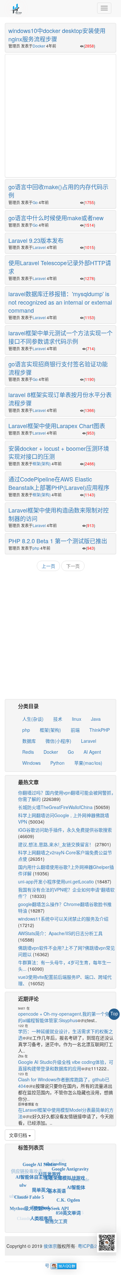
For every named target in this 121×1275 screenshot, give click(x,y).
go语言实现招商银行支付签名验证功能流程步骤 (58, 368)
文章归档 (18, 1135)
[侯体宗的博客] (16, 8)
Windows (31, 763)
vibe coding (55, 1161)
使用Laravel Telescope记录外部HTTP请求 (59, 266)
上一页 (48, 566)
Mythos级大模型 (26, 1205)
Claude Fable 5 (29, 1192)
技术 (57, 719)
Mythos (47, 1223)
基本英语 (57, 1184)
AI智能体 (76, 1183)
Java (96, 719)
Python (57, 763)
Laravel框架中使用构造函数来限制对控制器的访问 (58, 514)
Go (35, 202)
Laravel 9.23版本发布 (36, 240)
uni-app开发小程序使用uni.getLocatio (56, 881)
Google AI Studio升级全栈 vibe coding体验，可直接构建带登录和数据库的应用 (65, 1065)
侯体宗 (49, 1246)
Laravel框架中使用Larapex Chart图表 (56, 425)
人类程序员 (41, 1214)
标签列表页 (31, 1147)
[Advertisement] (60, 115)
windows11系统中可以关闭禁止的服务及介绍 (63, 918)
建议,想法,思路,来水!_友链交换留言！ (56, 844)
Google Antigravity (70, 1167)
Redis (28, 752)
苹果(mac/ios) (88, 763)
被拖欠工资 (56, 1218)
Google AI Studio (39, 1162)
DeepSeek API (55, 1202)
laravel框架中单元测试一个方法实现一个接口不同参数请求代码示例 (60, 337)
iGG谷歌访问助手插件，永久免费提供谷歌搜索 (65, 830)
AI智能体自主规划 (33, 1172)
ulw (22, 1182)
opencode (80, 1178)
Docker (39, 46)
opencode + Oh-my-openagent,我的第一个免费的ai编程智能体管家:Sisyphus (66, 1016)
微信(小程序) (58, 741)
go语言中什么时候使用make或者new (56, 217)
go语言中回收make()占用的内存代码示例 (58, 190)
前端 (75, 730)
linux (76, 719)
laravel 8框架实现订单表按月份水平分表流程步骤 (60, 398)
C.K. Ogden (68, 1194)
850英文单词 (68, 1209)
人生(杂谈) (33, 719)
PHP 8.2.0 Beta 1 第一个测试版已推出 (57, 540)
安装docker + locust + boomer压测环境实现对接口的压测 (58, 452)
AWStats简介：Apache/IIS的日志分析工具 (60, 933)
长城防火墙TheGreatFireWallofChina (55, 807)
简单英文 (41, 1184)
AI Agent (92, 752)
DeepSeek (41, 1201)
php (36, 548)
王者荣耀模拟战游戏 (64, 1173)
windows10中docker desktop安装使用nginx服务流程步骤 (57, 34)
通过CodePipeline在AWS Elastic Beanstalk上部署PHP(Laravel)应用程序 (58, 483)
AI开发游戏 (49, 1169)
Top (114, 1013)
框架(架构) (42, 463)
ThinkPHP (99, 730)
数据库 (29, 741)
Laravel (39, 247)
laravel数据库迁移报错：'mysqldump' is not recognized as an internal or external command (60, 301)
